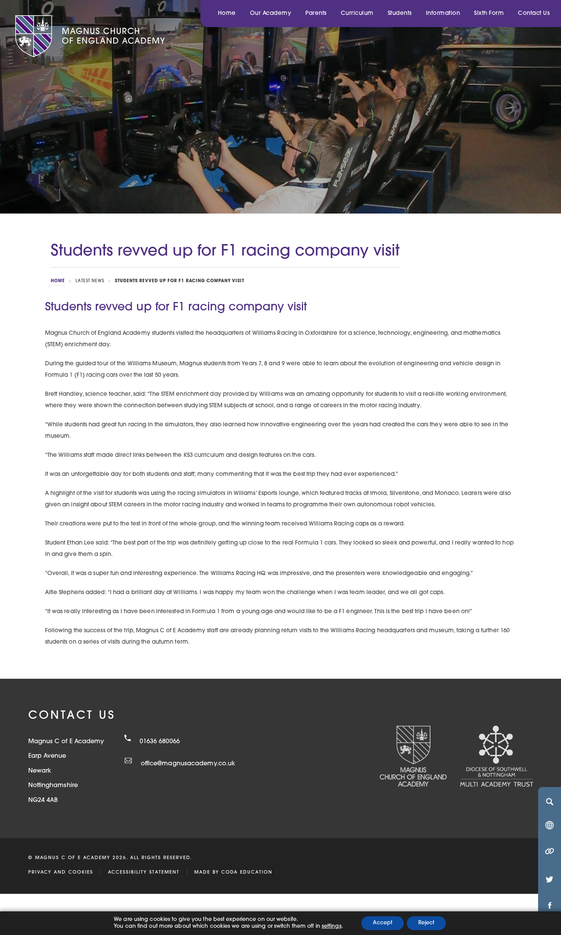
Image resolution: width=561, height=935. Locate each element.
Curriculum (357, 13)
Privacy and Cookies (60, 872)
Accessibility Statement (143, 872)
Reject (426, 923)
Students (400, 13)
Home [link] (58, 281)
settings (332, 926)
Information (443, 13)
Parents (316, 13)
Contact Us (534, 13)
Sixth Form (489, 13)
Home (227, 13)
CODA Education (246, 872)
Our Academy (271, 13)
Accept (382, 923)
